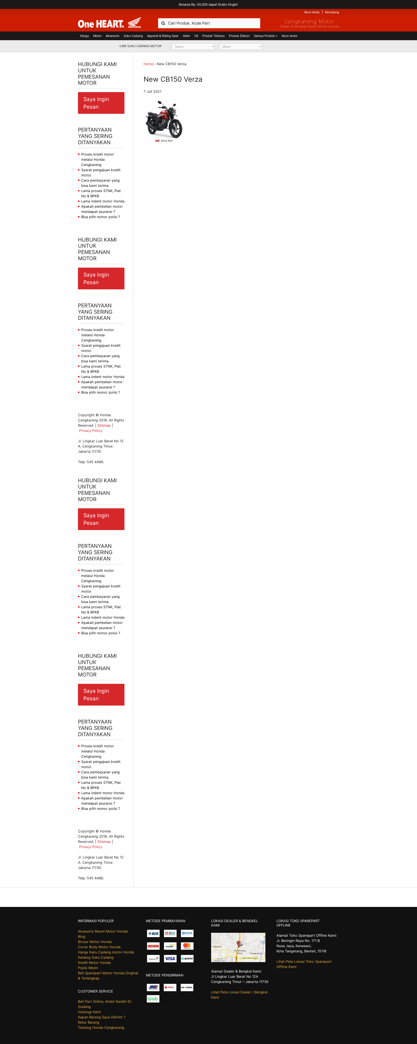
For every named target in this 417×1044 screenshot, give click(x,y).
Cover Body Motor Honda (99, 947)
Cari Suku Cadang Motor (140, 46)
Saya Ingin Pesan (96, 103)
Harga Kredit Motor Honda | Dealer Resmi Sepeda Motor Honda (109, 22)
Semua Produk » (265, 36)
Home (148, 64)
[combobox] (209, 23)
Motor (97, 36)
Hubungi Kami (89, 1012)
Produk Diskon (239, 36)
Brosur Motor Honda (95, 942)
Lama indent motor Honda (102, 201)
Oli (196, 36)
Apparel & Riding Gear (163, 36)
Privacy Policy (90, 430)
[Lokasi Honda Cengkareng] (238, 961)
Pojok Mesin (88, 968)
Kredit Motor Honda (94, 962)
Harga (84, 36)
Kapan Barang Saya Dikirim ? (101, 1017)
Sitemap (104, 425)
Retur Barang (88, 1022)
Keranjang (332, 12)
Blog (81, 936)
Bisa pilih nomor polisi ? (100, 217)
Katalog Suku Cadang (96, 957)
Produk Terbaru (213, 36)
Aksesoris (112, 36)
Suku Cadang (133, 36)
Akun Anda (311, 12)
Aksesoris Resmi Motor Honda (103, 931)
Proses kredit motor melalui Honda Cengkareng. (97, 159)
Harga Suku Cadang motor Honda (106, 952)
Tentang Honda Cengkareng (101, 1027)
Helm (186, 36)
